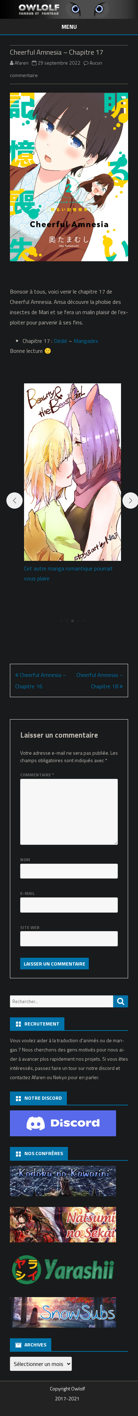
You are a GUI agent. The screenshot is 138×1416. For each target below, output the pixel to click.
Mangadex (86, 341)
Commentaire (37, 774)
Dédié (60, 341)
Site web (29, 927)
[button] (61, 620)
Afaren (22, 62)
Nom (25, 859)
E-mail (27, 893)
